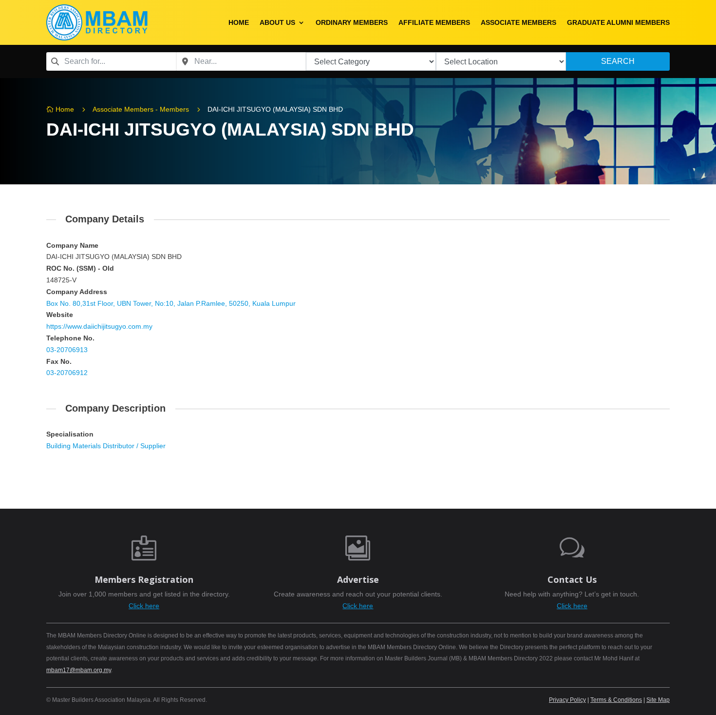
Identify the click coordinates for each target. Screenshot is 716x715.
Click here (144, 606)
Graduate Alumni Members (618, 22)
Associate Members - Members (141, 109)
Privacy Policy (567, 699)
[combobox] (111, 61)
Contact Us (572, 579)
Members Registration (143, 579)
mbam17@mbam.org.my (78, 670)
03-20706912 (67, 373)
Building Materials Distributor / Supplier (106, 446)
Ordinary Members (352, 22)
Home (238, 22)
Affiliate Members (434, 22)
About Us (277, 22)
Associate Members (518, 22)
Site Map (658, 699)
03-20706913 (67, 350)
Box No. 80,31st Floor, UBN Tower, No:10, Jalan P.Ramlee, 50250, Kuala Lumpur (171, 303)
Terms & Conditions (616, 699)
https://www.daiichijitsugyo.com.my (99, 326)
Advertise (358, 579)
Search (618, 61)
